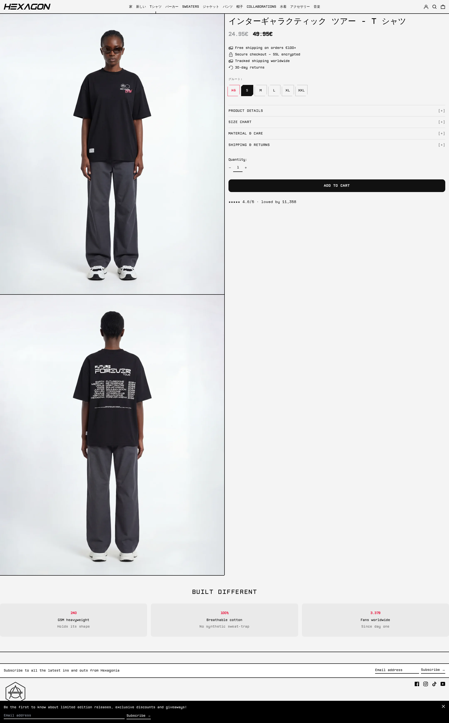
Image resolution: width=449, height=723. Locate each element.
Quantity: (237, 160)
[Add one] (246, 167)
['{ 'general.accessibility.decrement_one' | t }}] (230, 167)
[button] (443, 6)
